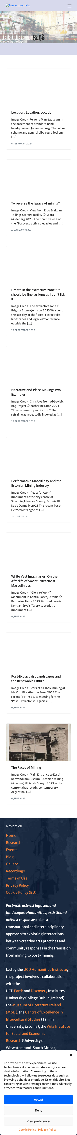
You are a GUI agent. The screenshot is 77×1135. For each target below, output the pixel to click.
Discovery (39, 991)
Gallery (12, 864)
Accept (38, 1099)
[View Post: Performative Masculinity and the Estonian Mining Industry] (38, 455)
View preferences (39, 1121)
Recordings (15, 871)
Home (11, 835)
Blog (10, 857)
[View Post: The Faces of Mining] (38, 742)
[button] (71, 1055)
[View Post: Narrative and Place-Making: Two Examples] (38, 364)
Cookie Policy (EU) (21, 892)
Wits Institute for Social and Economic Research (38, 1033)
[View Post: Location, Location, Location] (38, 87)
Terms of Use (16, 878)
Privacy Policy (47, 1129)
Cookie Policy (27, 1129)
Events (12, 849)
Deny (38, 1110)
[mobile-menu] (69, 6)
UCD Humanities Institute (45, 969)
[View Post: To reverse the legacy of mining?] (38, 178)
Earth (18, 991)
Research (13, 842)
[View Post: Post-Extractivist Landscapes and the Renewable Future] (38, 651)
